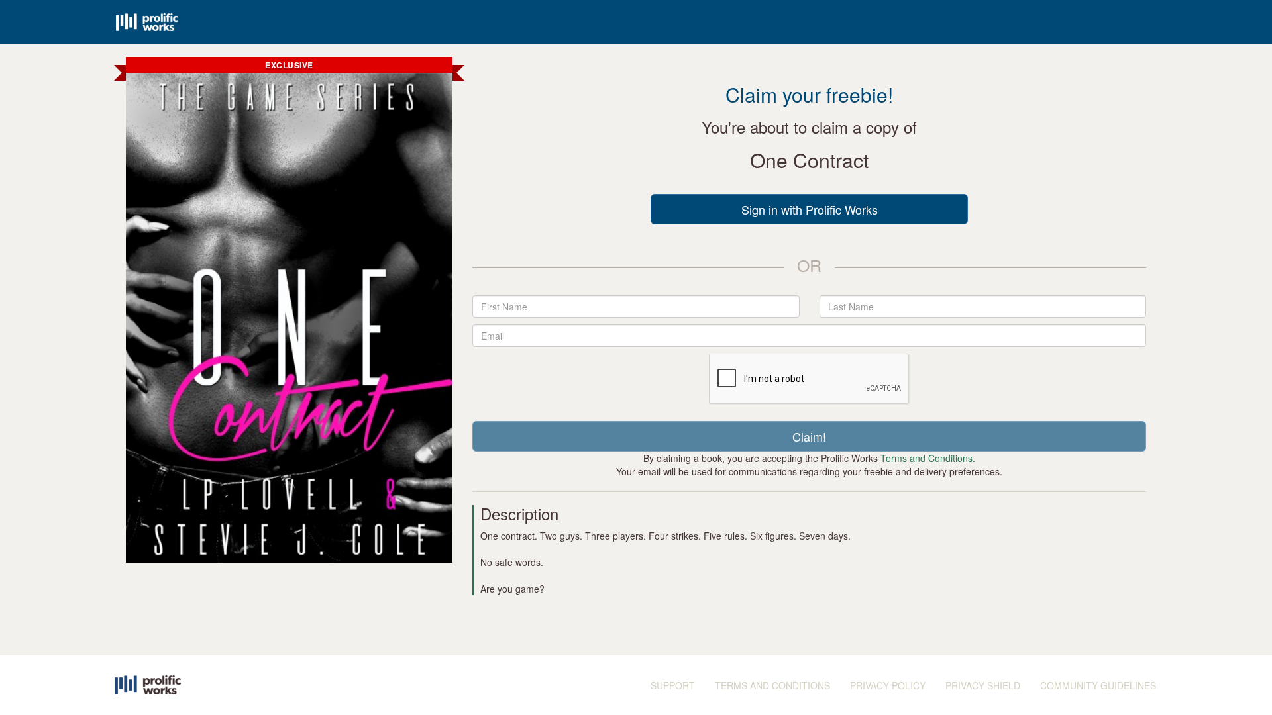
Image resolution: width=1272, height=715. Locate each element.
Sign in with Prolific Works (809, 209)
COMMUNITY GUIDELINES (1098, 685)
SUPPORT (673, 685)
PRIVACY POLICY (888, 685)
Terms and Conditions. (927, 458)
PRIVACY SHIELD (982, 685)
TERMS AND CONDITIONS (772, 685)
